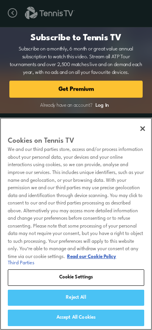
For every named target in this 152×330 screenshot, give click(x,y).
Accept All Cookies (76, 317)
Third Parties (21, 263)
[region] (76, 224)
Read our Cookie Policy (91, 257)
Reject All (76, 297)
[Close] (142, 128)
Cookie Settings (76, 277)
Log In (102, 105)
